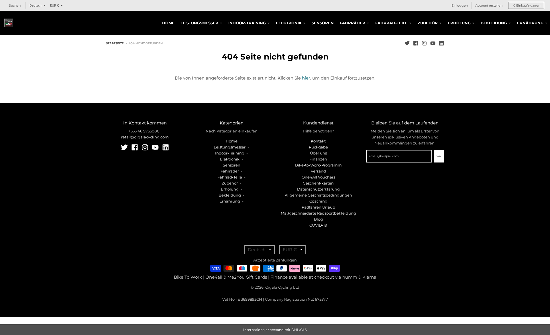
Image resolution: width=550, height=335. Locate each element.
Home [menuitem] (168, 23)
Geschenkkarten (318, 183)
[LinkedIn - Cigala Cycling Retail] (441, 43)
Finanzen (318, 159)
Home (231, 141)
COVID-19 (318, 225)
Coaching (318, 201)
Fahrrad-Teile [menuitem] (391, 23)
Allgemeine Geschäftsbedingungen (318, 195)
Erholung (230, 189)
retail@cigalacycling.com (145, 137)
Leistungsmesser (229, 147)
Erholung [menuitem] (459, 23)
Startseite (115, 43)
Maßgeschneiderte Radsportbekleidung (318, 213)
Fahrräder (230, 171)
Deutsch (36, 5)
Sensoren (231, 165)
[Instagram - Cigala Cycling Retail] (424, 43)
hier (306, 78)
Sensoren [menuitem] (323, 23)
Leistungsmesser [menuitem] (199, 23)
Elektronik (229, 159)
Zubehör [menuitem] (428, 23)
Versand (318, 171)
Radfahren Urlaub (318, 207)
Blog (318, 219)
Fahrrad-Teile (229, 177)
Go (439, 156)
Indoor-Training (229, 153)
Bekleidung (230, 195)
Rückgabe (318, 147)
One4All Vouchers (318, 177)
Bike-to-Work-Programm (318, 165)
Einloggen (459, 5)
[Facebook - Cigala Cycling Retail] (415, 43)
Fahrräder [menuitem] (352, 23)
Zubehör (230, 183)
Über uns (318, 153)
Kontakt (318, 141)
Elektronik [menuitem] (289, 23)
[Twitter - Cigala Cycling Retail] (407, 43)
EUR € (54, 5)
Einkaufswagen (526, 5)
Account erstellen (488, 5)
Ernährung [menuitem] (530, 23)
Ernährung (229, 201)
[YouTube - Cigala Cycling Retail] (432, 43)
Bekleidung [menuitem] (494, 23)
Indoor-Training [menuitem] (247, 23)
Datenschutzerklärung (318, 189)
